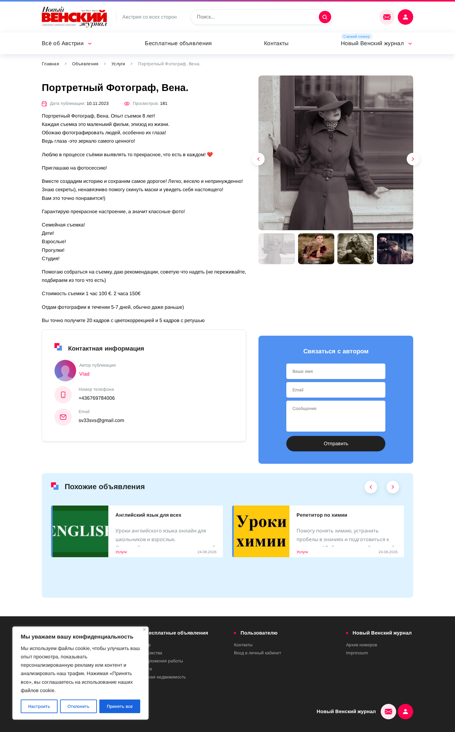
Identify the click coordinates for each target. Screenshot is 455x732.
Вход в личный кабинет (257, 652)
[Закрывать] (144, 629)
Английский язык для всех (148, 515)
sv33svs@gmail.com (101, 420)
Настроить (39, 706)
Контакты (276, 43)
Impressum (357, 652)
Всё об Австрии (63, 43)
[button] (413, 160)
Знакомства (150, 652)
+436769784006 (97, 398)
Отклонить (78, 706)
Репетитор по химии (322, 515)
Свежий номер (356, 36)
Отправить (336, 443)
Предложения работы (161, 660)
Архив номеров (361, 644)
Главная (50, 63)
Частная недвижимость (162, 676)
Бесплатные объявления (178, 43)
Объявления (85, 63)
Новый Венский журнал (372, 43)
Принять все (120, 706)
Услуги (118, 63)
